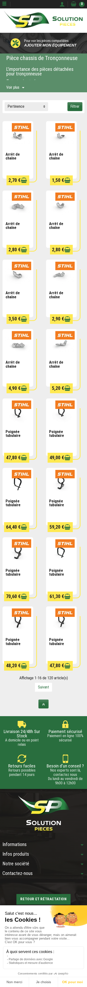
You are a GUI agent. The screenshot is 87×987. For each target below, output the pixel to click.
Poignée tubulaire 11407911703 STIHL (16, 645)
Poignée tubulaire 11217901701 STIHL (59, 437)
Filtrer (75, 106)
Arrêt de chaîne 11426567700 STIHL (16, 299)
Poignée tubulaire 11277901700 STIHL (16, 576)
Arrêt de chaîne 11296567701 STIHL (59, 368)
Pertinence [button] (15, 106)
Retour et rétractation (43, 899)
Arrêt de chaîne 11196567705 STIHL (59, 160)
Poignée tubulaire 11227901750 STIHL (16, 507)
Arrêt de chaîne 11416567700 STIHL (59, 229)
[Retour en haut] (43, 704)
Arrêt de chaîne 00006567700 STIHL (16, 160)
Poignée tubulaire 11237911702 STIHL (59, 507)
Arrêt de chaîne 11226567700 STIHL (16, 229)
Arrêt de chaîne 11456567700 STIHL (59, 299)
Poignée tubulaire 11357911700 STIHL (16, 437)
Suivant (43, 687)
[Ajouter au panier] (24, 180)
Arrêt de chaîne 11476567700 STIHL (16, 368)
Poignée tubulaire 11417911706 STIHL (59, 645)
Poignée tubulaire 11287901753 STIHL (59, 576)
